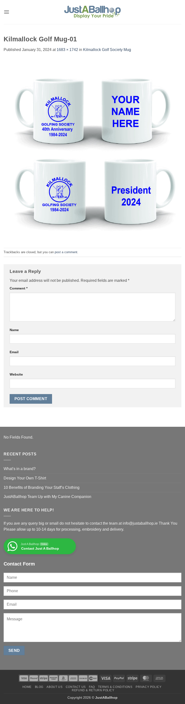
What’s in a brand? (20, 469)
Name (14, 330)
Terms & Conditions (115, 687)
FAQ (92, 687)
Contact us (76, 687)
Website (16, 374)
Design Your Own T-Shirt (25, 478)
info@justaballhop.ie (140, 523)
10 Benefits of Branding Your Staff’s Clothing (41, 487)
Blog (39, 687)
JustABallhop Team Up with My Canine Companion (47, 497)
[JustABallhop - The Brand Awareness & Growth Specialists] (92, 12)
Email (14, 352)
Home (27, 687)
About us (54, 687)
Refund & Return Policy (93, 690)
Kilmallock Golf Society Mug (107, 50)
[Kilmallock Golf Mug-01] (92, 150)
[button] (6, 12)
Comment (18, 288)
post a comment (66, 252)
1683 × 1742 (67, 50)
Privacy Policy (149, 687)
